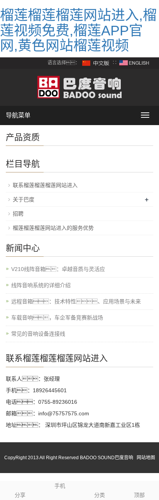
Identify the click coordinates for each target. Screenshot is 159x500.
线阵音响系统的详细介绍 (41, 285)
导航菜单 (18, 115)
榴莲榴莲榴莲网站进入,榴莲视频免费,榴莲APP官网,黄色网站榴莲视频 (78, 30)
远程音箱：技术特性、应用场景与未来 (76, 301)
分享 (20, 495)
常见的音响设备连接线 (38, 334)
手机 (59, 486)
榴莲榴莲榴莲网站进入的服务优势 (53, 228)
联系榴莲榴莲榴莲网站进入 (45, 185)
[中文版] (96, 62)
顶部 (139, 495)
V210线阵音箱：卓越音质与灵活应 (58, 269)
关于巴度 (23, 199)
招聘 (18, 214)
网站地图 (146, 457)
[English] (134, 62)
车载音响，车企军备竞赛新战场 (57, 317)
